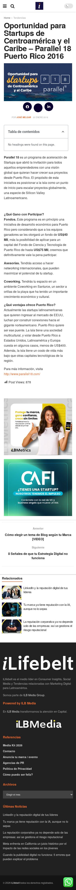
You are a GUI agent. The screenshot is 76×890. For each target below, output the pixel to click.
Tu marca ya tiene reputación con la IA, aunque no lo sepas (47, 607)
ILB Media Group (33, 695)
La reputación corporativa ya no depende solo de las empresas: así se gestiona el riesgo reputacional (48, 625)
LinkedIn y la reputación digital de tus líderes (30, 815)
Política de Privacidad (17, 769)
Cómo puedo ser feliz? (18, 774)
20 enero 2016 (40, 117)
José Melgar (24, 117)
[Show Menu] (5, 6)
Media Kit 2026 (12, 745)
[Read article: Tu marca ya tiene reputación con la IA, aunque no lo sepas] (11, 610)
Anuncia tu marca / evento (20, 757)
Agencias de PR (13, 763)
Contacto (9, 751)
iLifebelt (15, 882)
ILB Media (13, 711)
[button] (27, 106)
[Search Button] (12, 6)
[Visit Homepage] (39, 6)
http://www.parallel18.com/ (22, 374)
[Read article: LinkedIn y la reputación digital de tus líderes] (11, 593)
